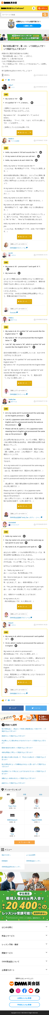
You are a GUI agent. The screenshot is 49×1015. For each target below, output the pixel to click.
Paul (36, 806)
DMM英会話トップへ (33, 861)
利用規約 (5, 861)
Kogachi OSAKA (37, 820)
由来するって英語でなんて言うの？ (13, 783)
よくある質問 (30, 855)
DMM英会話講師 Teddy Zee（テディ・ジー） (25, 517)
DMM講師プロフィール (18, 248)
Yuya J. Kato (12, 806)
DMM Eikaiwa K (12, 820)
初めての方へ (6, 855)
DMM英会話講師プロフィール (20, 618)
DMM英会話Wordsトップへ (11, 867)
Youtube (13, 312)
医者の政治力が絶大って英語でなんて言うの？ (17, 748)
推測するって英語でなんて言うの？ (13, 736)
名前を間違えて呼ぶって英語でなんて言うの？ (17, 752)
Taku (12, 834)
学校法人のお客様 (24, 1005)
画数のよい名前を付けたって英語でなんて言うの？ (19, 778)
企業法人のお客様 (24, 998)
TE (37, 834)
